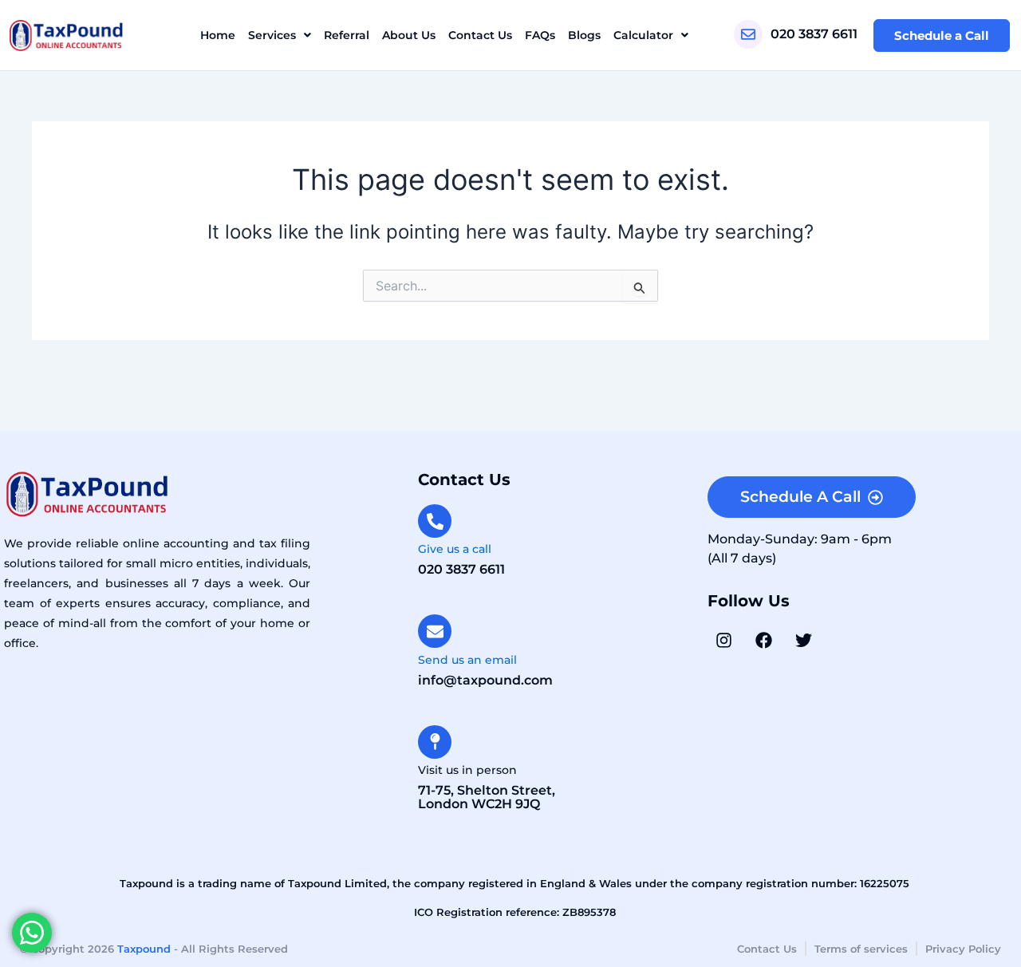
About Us (409, 35)
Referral (346, 35)
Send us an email (467, 660)
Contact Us (480, 35)
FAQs (540, 35)
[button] (279, 35)
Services (272, 35)
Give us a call (454, 549)
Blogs (584, 35)
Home (217, 35)
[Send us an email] (434, 631)
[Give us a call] (434, 521)
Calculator (643, 35)
